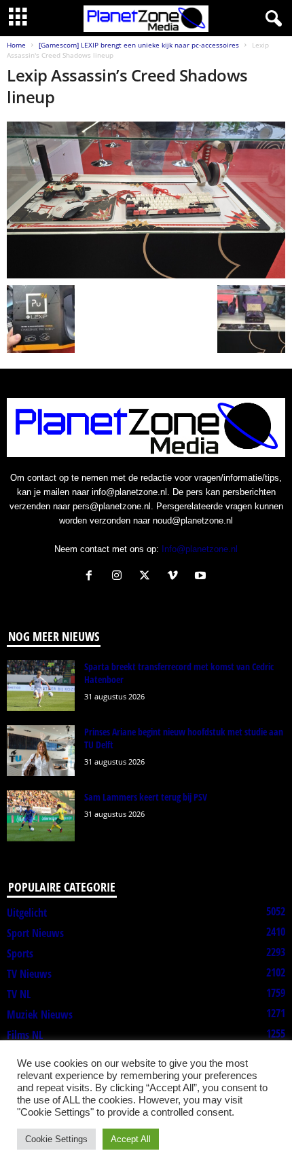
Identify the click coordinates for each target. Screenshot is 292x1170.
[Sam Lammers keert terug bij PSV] (41, 815)
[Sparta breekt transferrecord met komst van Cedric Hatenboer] (41, 685)
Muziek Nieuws (40, 1014)
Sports (20, 953)
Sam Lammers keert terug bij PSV (145, 796)
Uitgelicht (27, 912)
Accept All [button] (131, 1139)
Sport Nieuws (35, 933)
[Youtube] (202, 577)
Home (16, 45)
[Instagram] (120, 577)
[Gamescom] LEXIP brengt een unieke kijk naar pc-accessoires (139, 45)
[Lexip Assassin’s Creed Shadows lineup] (146, 200)
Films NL (25, 1034)
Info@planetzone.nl (200, 549)
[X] (148, 577)
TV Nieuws (29, 973)
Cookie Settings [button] (56, 1139)
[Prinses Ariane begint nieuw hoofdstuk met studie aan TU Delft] (41, 750)
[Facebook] (92, 577)
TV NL (19, 994)
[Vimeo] (175, 577)
